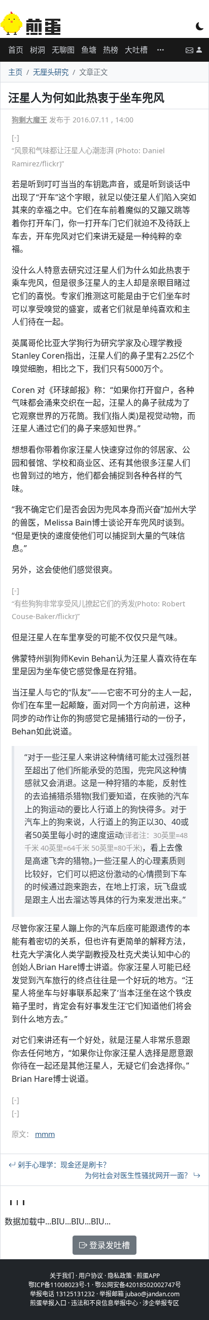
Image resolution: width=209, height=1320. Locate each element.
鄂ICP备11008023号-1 (59, 1285)
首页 (15, 50)
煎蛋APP (148, 1275)
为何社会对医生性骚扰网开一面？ (139, 1175)
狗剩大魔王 (29, 119)
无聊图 (63, 50)
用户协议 (91, 1275)
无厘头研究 (50, 72)
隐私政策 (120, 1275)
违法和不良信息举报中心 (104, 1303)
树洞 (37, 50)
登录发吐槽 (108, 1245)
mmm (45, 1134)
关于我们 (62, 1275)
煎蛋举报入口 (48, 1303)
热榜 (110, 50)
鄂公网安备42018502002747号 (138, 1285)
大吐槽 (136, 50)
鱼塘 (88, 50)
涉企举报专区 (161, 1303)
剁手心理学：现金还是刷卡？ (63, 1164)
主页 (15, 72)
